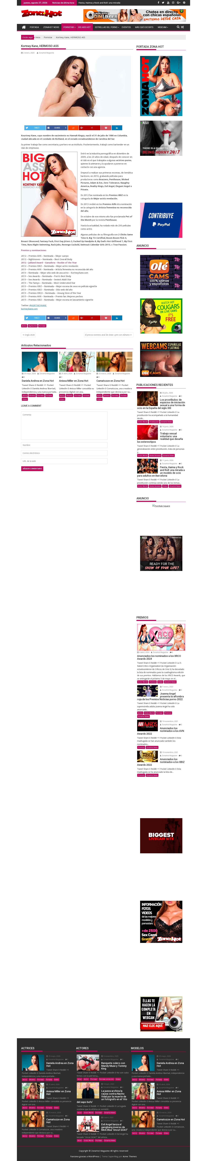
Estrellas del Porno (106, 27)
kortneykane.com (29, 308)
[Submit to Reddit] (73, 127)
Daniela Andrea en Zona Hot (92, 2)
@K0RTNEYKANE (37, 305)
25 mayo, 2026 (30, 373)
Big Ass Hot (84, 27)
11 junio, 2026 (167, 460)
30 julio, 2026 (167, 393)
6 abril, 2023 (108, 1117)
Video (25, 399)
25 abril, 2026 (66, 373)
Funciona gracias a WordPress (84, 1156)
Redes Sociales (155, 455)
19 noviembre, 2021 (170, 721)
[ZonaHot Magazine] (24, 26)
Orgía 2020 (30, 334)
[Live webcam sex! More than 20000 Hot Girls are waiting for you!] (161, 155)
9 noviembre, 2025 (110, 1056)
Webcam (162, 27)
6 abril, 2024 (144, 652)
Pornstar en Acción (106, 1079)
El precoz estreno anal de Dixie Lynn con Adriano (107, 334)
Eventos (126, 27)
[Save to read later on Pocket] (106, 127)
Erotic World (142, 422)
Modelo (32, 395)
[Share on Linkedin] (117, 127)
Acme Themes (130, 1156)
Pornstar (69, 27)
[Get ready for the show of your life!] (161, 570)
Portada (34, 27)
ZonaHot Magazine (46, 53)
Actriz (24, 326)
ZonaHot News (51, 27)
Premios (153, 682)
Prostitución (154, 422)
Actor (80, 1079)
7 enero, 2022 (167, 687)
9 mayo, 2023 (108, 1084)
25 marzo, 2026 (104, 373)
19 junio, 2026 (167, 426)
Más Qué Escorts (144, 27)
